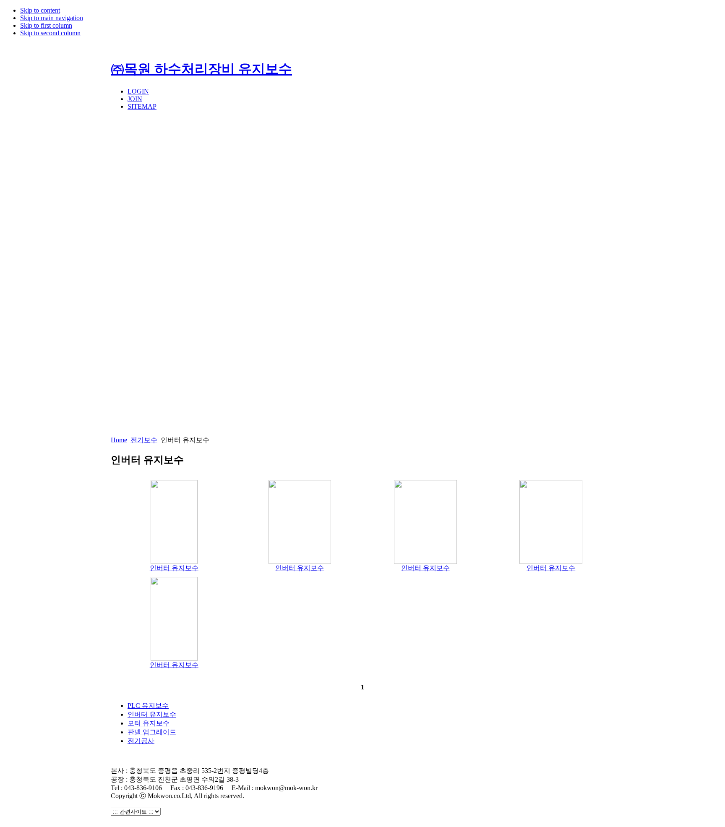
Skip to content (40, 10)
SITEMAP (142, 106)
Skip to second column (50, 33)
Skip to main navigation (51, 17)
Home (119, 440)
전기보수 (143, 440)
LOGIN (138, 91)
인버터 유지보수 (174, 567)
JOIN (135, 98)
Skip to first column (46, 25)
